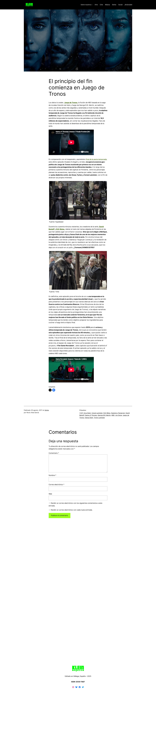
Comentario (54, 453)
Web (50, 494)
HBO (112, 415)
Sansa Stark (89, 418)
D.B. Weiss (60, 229)
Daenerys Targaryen (118, 413)
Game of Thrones (91, 415)
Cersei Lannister (97, 413)
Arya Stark (87, 413)
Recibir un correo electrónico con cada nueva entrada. (71, 510)
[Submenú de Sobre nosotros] (92, 4)
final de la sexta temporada (96, 159)
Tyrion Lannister (99, 418)
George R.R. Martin (104, 415)
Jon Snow (118, 415)
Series (47, 410)
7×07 (81, 413)
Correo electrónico (56, 484)
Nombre (52, 475)
